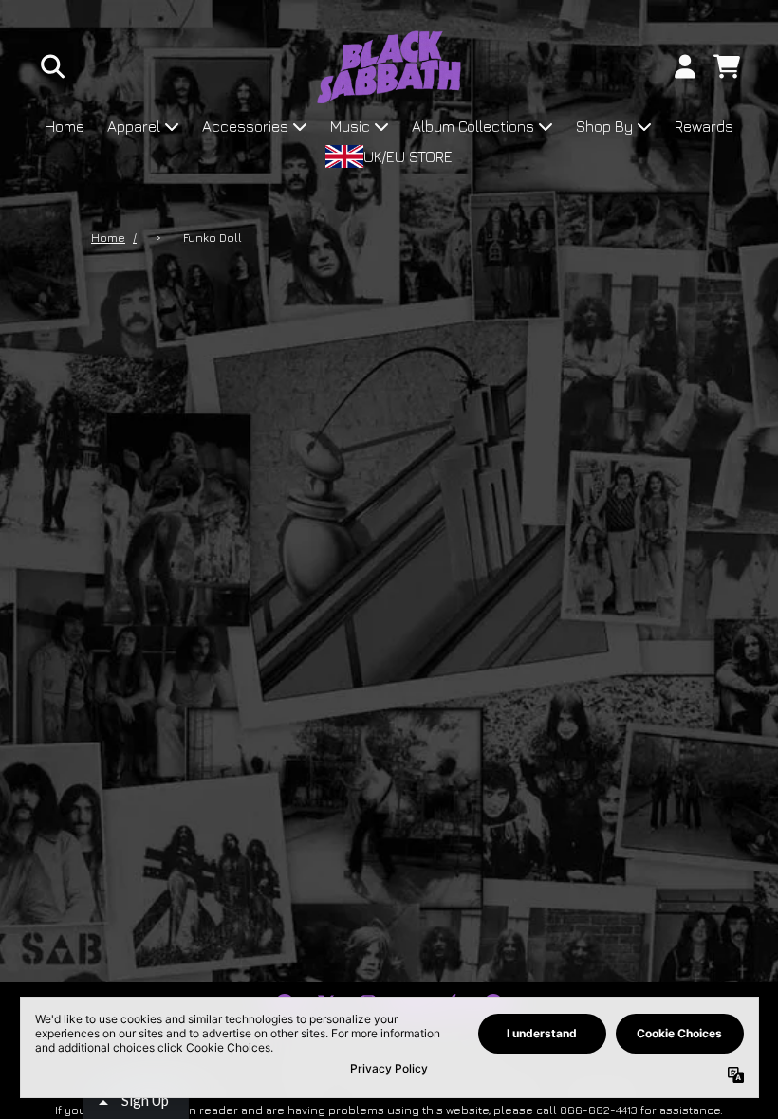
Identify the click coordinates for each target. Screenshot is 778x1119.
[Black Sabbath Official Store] (389, 66)
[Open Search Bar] (51, 66)
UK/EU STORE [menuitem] (408, 156)
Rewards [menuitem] (704, 126)
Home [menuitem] (64, 126)
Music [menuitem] (350, 126)
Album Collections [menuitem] (473, 126)
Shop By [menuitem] (604, 126)
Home (108, 237)
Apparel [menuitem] (133, 126)
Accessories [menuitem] (245, 126)
